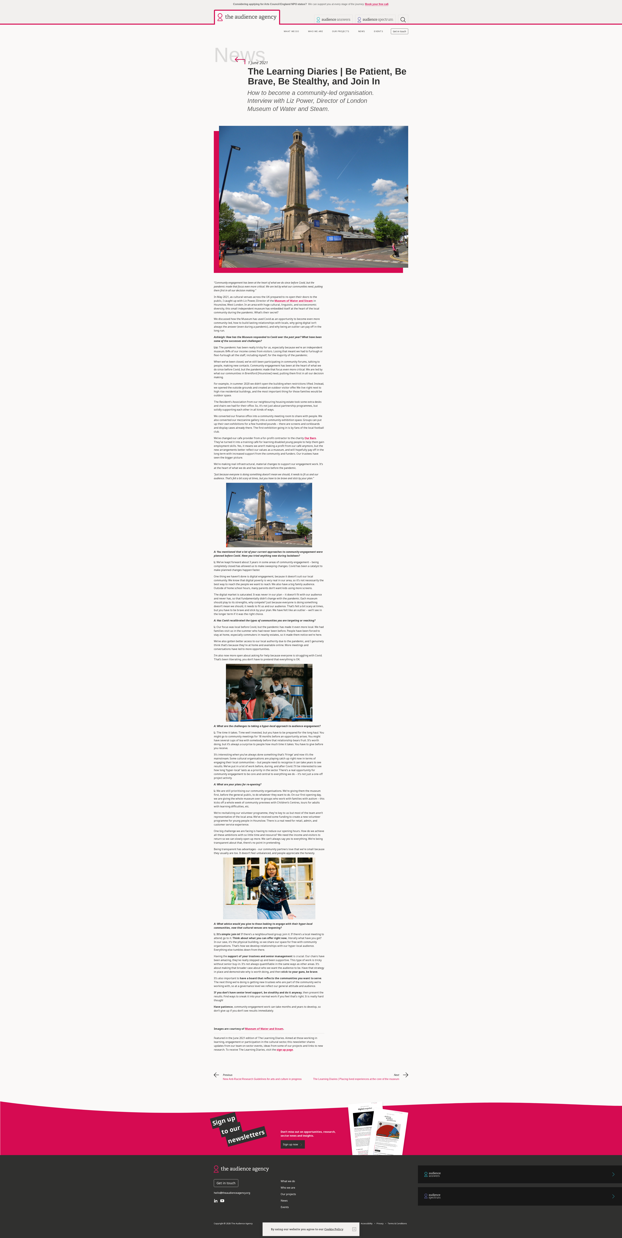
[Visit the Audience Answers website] (333, 20)
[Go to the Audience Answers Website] (520, 1174)
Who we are (315, 31)
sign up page (285, 1049)
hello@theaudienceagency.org (232, 1193)
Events (378, 31)
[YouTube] (223, 1200)
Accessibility (367, 1223)
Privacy (380, 1223)
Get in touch (399, 31)
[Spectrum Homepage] (375, 20)
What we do (291, 31)
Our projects (340, 31)
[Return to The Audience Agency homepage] (241, 1168)
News (361, 31)
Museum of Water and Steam (264, 1029)
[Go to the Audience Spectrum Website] (520, 1196)
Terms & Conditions (397, 1223)
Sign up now (291, 1144)
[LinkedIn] (217, 1200)
